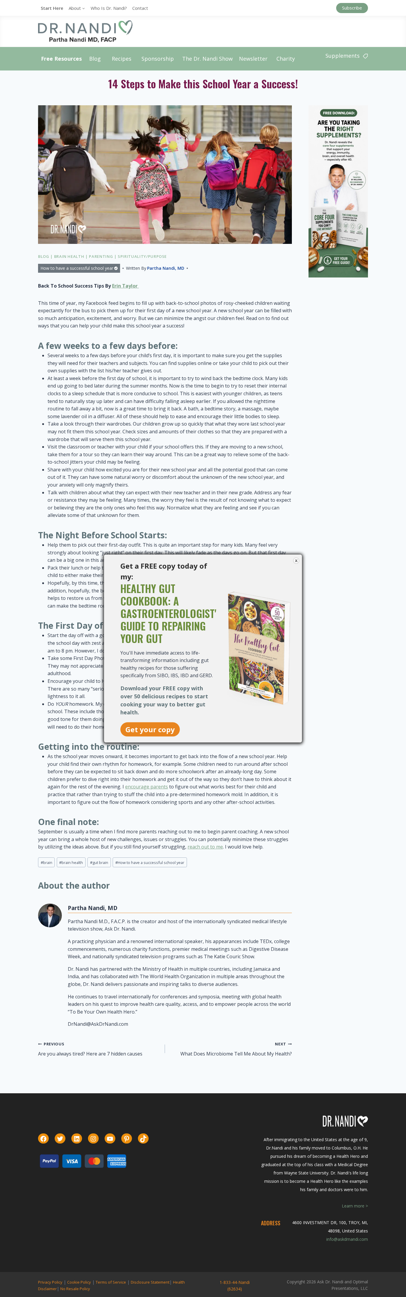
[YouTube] (110, 1138)
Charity (285, 58)
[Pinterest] (126, 1138)
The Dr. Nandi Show (207, 58)
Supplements (342, 55)
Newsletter (253, 58)
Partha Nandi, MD (165, 268)
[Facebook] (43, 1138)
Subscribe (352, 8)
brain (46, 862)
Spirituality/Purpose (142, 256)
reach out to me (205, 846)
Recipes (121, 58)
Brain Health (69, 256)
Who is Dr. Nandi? (109, 8)
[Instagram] (93, 1138)
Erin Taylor (125, 286)
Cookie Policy (79, 1282)
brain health (71, 862)
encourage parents (146, 786)
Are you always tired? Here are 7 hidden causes (90, 1049)
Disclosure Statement (150, 1282)
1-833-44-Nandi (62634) (235, 1285)
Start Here (52, 8)
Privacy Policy (50, 1282)
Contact (140, 8)
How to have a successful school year (76, 268)
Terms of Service (111, 1282)
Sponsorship (157, 58)
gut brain (99, 862)
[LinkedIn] (76, 1138)
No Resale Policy (75, 1288)
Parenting (101, 256)
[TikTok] (143, 1138)
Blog (95, 58)
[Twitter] (60, 1138)
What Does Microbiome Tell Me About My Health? (236, 1049)
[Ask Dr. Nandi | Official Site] (85, 31)
